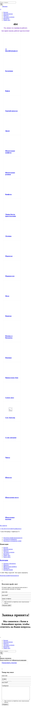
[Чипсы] (10, 454)
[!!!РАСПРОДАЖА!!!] (10, 46)
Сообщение (5, 685)
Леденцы (8, 236)
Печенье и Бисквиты (8, 337)
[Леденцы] (10, 233)
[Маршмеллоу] (10, 273)
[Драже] (10, 127)
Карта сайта (6, 557)
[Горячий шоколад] (10, 107)
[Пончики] (10, 354)
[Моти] (10, 292)
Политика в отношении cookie (12, 541)
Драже (7, 131)
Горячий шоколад (11, 111)
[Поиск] (1, 4)
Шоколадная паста (12, 497)
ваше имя (4, 592)
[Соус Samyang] (10, 414)
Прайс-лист (6, 20)
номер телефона (6, 598)
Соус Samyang (10, 417)
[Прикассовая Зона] (10, 374)
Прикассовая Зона (11, 378)
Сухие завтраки (10, 437)
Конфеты (8, 194)
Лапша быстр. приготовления (10, 215)
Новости (6, 15)
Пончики (8, 358)
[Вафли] (10, 87)
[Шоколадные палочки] (10, 514)
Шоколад (8, 477)
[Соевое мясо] (10, 394)
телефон (4, 679)
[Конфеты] (10, 191)
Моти (7, 296)
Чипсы (7, 457)
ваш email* (5, 595)
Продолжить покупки (9, 663)
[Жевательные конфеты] (10, 147)
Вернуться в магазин (19, 660)
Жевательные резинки (10, 173)
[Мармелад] (10, 253)
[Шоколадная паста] (10, 494)
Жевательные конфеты (10, 151)
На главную (3, 525)
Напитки (8, 316)
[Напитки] (10, 312)
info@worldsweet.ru (15, 528)
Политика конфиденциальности (12, 538)
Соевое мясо (9, 397)
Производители (8, 14)
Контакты (6, 18)
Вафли (7, 91)
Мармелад (8, 256)
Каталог (5, 12)
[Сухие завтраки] (10, 434)
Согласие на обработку (10, 539)
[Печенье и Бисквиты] (10, 332)
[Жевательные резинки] (10, 169)
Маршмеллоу (10, 276)
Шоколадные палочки (10, 518)
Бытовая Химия (8, 569)
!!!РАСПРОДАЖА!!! (11, 50)
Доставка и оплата (8, 17)
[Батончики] (10, 67)
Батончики (9, 71)
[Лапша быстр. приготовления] (10, 211)
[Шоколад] (10, 474)
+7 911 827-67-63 (5, 528)
